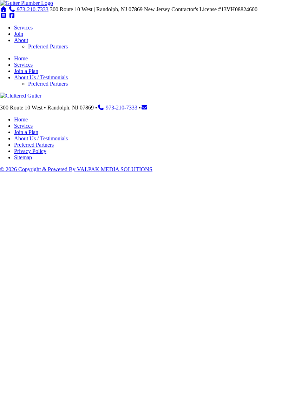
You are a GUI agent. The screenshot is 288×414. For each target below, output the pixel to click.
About (21, 40)
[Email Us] (3, 16)
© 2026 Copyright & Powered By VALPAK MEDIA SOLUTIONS (76, 169)
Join (18, 34)
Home (21, 58)
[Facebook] (11, 16)
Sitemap (23, 157)
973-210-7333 (31, 9)
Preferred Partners (48, 46)
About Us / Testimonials (41, 77)
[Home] (26, 3)
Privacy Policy (30, 151)
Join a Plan (26, 71)
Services (23, 28)
